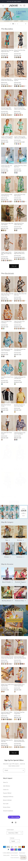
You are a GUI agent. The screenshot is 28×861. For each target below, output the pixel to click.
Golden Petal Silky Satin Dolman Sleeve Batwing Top (7, 80)
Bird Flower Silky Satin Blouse (19, 462)
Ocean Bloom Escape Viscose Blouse (7, 378)
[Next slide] (17, 24)
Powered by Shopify (13, 852)
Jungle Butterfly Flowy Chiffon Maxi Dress (19, 224)
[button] (3, 5)
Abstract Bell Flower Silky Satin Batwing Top (6, 195)
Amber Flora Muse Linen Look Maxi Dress (19, 322)
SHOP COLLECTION (14, 620)
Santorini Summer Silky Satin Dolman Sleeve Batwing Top (7, 657)
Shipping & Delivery (8, 796)
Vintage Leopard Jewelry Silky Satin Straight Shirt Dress (6, 253)
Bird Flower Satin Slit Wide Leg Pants (7, 490)
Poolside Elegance (20, 582)
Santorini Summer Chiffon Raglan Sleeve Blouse (6, 713)
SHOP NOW (14, 512)
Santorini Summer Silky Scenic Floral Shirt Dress (6, 108)
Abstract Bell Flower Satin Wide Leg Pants (19, 195)
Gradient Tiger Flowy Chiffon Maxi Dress (20, 166)
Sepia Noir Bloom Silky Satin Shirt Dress (20, 294)
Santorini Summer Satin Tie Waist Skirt (7, 741)
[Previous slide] (10, 24)
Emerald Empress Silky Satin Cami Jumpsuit (7, 224)
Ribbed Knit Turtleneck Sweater (6, 405)
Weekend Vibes (19, 600)
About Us (5, 782)
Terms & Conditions (8, 810)
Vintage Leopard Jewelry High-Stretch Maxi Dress (19, 253)
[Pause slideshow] (26, 24)
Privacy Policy (6, 807)
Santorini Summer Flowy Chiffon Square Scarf (19, 685)
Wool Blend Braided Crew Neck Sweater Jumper (19, 405)
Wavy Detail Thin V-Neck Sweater (6, 433)
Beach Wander (6, 582)
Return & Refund (7, 800)
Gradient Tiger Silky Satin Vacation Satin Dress (6, 166)
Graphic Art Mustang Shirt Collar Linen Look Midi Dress (20, 137)
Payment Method (7, 793)
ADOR (7, 852)
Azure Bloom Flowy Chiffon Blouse (20, 490)
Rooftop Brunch (6, 600)
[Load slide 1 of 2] (13, 24)
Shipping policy (22, 855)
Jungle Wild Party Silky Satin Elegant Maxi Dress (7, 51)
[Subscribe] (23, 770)
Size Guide (5, 803)
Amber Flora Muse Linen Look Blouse (6, 322)
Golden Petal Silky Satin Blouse (6, 462)
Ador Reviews (6, 786)
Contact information (15, 857)
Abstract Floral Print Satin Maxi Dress (19, 51)
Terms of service (14, 855)
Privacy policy (7, 855)
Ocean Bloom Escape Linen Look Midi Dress (19, 350)
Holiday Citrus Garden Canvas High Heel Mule (7, 685)
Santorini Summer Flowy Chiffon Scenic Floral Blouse (20, 108)
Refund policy (22, 852)
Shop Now (14, 15)
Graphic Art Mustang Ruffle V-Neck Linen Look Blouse (7, 137)
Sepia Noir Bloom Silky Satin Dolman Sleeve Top (7, 294)
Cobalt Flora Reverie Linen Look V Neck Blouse (19, 433)
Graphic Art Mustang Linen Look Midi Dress (20, 378)
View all (14, 266)
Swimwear (20, 557)
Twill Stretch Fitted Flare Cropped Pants (19, 713)
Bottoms (19, 540)
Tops (6, 540)
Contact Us (5, 789)
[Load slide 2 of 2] (15, 24)
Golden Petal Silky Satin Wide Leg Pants (20, 80)
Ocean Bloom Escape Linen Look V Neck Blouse (6, 350)
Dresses (6, 557)
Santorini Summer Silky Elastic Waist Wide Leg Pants (20, 657)
